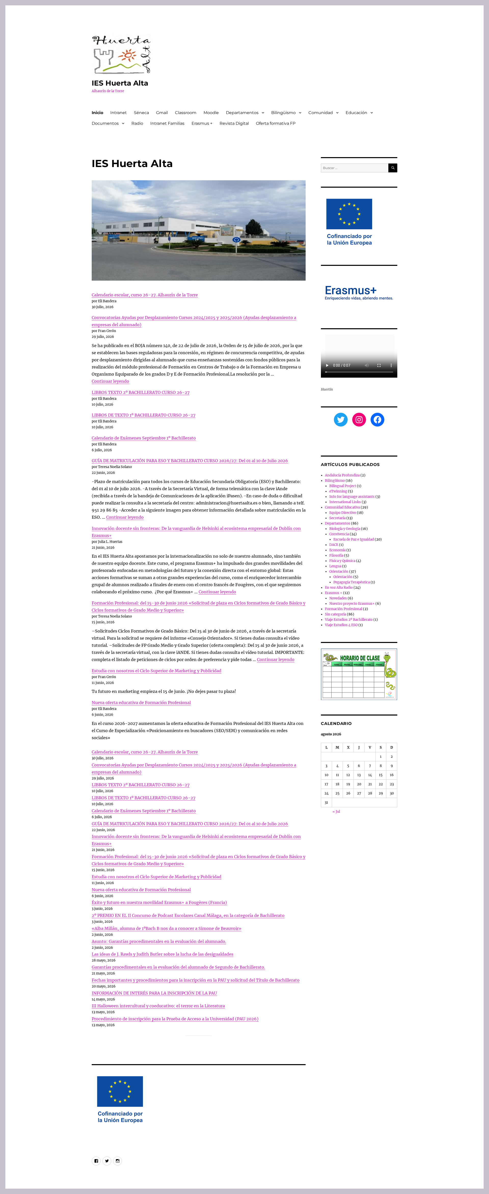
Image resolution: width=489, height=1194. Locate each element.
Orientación (338, 571)
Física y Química (342, 561)
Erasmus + (202, 123)
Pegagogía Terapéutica (351, 582)
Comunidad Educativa (342, 507)
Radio (137, 123)
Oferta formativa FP (275, 123)
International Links (345, 502)
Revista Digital (234, 123)
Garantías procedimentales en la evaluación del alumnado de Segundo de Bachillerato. (178, 967)
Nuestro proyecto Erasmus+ (352, 603)
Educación (356, 112)
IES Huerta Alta (120, 83)
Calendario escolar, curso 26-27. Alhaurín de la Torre (145, 294)
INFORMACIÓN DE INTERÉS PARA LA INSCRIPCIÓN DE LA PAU (154, 993)
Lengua (335, 566)
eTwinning (338, 491)
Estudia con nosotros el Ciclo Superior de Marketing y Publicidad (156, 670)
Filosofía (336, 555)
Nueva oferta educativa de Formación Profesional (141, 702)
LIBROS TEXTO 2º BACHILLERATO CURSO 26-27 (140, 392)
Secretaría (337, 518)
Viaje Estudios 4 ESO (341, 625)
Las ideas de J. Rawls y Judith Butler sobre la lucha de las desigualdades (162, 954)
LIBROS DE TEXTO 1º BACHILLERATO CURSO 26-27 (143, 415)
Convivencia (339, 534)
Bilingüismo (283, 112)
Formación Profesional (343, 609)
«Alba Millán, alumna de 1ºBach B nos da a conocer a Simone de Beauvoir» (166, 928)
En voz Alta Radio (339, 587)
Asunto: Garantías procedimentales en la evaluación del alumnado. (159, 941)
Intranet (118, 112)
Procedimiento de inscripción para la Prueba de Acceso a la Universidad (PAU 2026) (175, 1018)
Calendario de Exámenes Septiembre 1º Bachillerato (144, 438)
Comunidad (320, 112)
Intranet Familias (167, 123)
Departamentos (242, 112)
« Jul (336, 811)
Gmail (162, 112)
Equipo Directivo (342, 513)
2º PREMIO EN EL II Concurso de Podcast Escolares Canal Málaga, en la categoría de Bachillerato (188, 915)
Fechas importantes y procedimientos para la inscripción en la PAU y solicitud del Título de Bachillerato (196, 980)
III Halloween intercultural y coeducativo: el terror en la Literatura (158, 1005)
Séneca (141, 112)
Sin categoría (335, 614)
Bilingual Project (342, 486)
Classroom (185, 112)
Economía (337, 550)
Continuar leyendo (110, 381)
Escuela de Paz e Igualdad (353, 539)
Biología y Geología (344, 529)
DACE (333, 545)
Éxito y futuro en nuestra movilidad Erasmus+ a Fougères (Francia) (159, 902)
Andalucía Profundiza (342, 475)
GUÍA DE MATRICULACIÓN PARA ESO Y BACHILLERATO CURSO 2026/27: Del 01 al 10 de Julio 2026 (190, 460)
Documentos (105, 123)
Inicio (97, 112)
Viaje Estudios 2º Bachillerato (349, 619)
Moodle (211, 112)
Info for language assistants (352, 497)
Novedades (338, 598)
